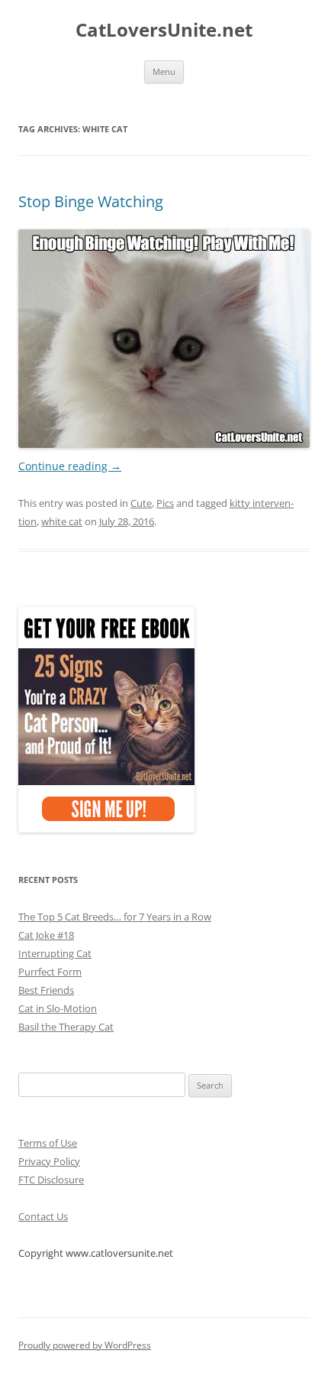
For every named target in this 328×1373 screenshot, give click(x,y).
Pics (165, 503)
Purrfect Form (50, 972)
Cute (141, 503)
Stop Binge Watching (90, 201)
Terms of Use (47, 1143)
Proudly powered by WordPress (84, 1345)
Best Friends (46, 990)
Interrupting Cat (55, 953)
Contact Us (43, 1216)
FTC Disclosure (51, 1179)
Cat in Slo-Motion (57, 1008)
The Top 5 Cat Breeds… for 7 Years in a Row (114, 916)
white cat (61, 521)
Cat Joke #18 (46, 935)
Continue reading (69, 466)
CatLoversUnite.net (164, 30)
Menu (164, 71)
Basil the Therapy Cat (66, 1027)
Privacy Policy (49, 1161)
